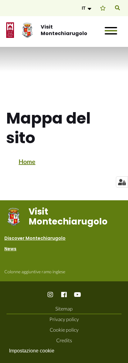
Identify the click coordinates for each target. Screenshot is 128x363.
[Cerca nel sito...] (117, 8)
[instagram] (50, 294)
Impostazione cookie (31, 350)
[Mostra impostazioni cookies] (122, 182)
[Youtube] (78, 294)
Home (27, 161)
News (10, 249)
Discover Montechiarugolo (35, 238)
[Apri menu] (111, 30)
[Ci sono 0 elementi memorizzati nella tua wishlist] (103, 8)
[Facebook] (64, 294)
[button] (87, 8)
